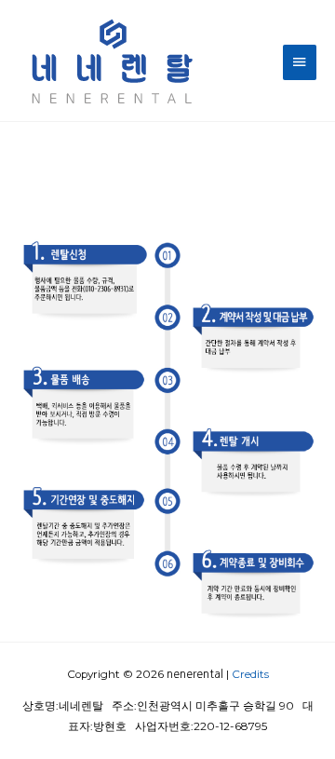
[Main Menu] (299, 62)
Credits (250, 674)
